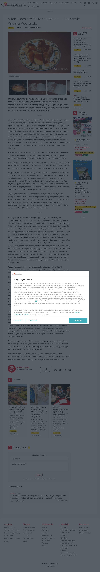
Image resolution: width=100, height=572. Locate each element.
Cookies (25, 314)
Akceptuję (78, 320)
